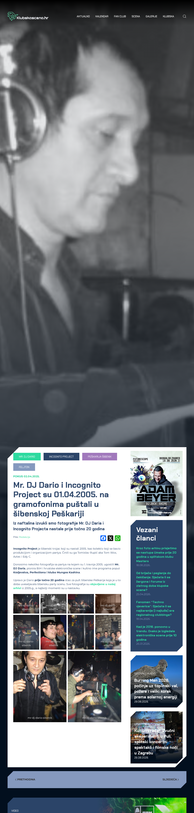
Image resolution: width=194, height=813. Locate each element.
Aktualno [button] (83, 16)
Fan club (120, 16)
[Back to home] (28, 16)
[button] (184, 16)
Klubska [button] (168, 16)
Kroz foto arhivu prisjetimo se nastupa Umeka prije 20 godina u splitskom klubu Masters (156, 554)
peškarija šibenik (99, 456)
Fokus (18, 476)
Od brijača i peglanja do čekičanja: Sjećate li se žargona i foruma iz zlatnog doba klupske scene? (153, 581)
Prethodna (26, 779)
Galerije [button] (151, 16)
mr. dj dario (27, 456)
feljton (24, 467)
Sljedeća (170, 779)
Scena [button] (136, 16)
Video (15, 810)
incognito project (61, 456)
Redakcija (24, 537)
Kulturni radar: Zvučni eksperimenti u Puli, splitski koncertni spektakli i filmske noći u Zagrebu (156, 741)
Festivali (140, 673)
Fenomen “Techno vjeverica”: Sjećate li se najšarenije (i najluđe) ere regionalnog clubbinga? (155, 608)
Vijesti (151, 673)
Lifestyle (140, 724)
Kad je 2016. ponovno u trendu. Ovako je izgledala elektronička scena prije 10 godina (156, 633)
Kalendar (101, 16)
